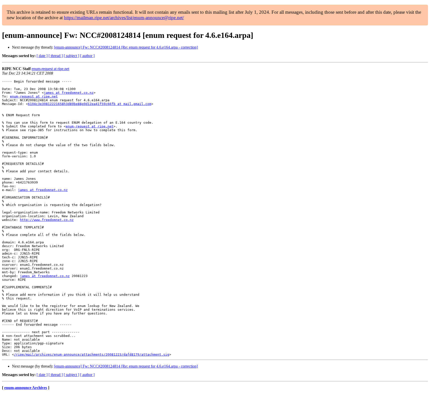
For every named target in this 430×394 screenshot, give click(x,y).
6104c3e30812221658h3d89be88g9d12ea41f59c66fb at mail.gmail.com (89, 104)
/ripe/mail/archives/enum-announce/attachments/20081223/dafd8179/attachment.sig (91, 354)
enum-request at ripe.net (50, 69)
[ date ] (42, 56)
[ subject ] (71, 56)
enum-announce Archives (25, 388)
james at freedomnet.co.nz (69, 93)
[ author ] (87, 56)
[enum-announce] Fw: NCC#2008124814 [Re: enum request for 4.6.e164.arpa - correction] (126, 47)
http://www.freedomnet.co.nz (47, 220)
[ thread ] (56, 56)
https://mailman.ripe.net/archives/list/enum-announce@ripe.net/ (124, 17)
